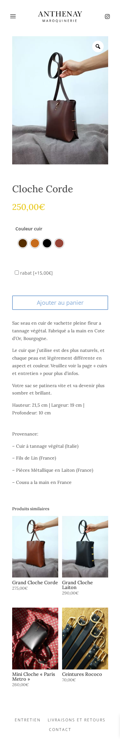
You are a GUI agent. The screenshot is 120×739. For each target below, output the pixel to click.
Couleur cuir (28, 229)
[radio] (23, 243)
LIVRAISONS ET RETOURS (77, 720)
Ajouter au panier (60, 302)
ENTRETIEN (28, 720)
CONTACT (60, 729)
